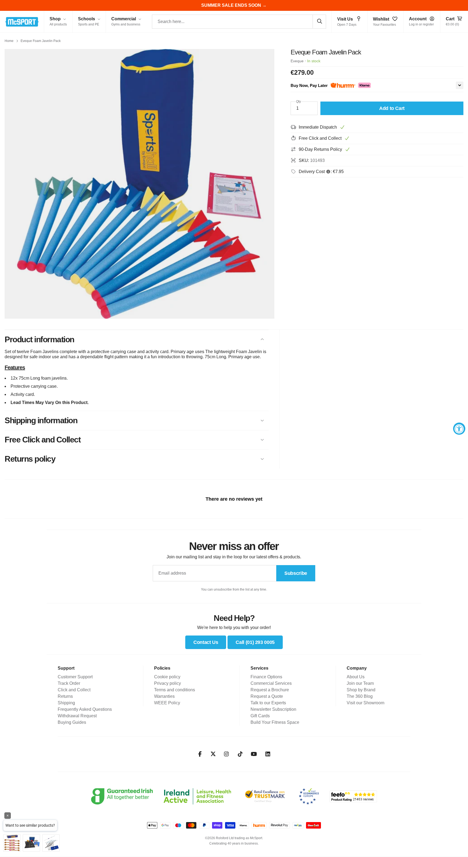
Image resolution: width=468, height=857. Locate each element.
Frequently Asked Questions (85, 709)
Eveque (297, 61)
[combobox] (239, 22)
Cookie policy (167, 676)
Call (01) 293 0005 (255, 642)
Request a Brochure (270, 689)
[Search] (319, 21)
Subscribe (295, 573)
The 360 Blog (360, 696)
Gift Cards (260, 715)
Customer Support (75, 676)
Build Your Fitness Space (275, 722)
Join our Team (360, 683)
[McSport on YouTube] (253, 754)
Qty (298, 101)
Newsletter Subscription (273, 709)
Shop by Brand (361, 689)
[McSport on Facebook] (200, 754)
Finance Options (266, 676)
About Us (356, 676)
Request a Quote (267, 696)
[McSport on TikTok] (240, 754)
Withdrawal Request (77, 715)
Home (9, 41)
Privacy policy (167, 683)
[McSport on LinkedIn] (267, 754)
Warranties (164, 696)
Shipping (66, 702)
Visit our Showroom (365, 702)
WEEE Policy (167, 702)
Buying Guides (72, 722)
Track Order (69, 683)
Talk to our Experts (268, 702)
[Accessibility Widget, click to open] (459, 428)
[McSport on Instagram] (226, 754)
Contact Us (205, 642)
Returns (65, 696)
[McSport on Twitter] (213, 754)
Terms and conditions (174, 689)
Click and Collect (74, 689)
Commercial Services (271, 683)
